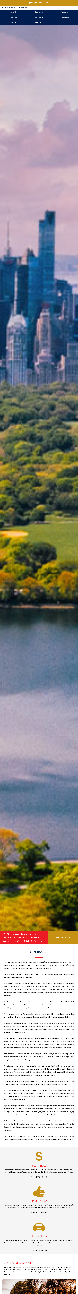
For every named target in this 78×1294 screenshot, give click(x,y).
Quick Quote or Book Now (39, 3)
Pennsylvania (13, 17)
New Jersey (65, 12)
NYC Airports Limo (10, 7)
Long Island (39, 17)
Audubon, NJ (22, 7)
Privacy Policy (38, 22)
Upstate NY (13, 22)
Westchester (65, 17)
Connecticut (39, 12)
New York (13, 12)
